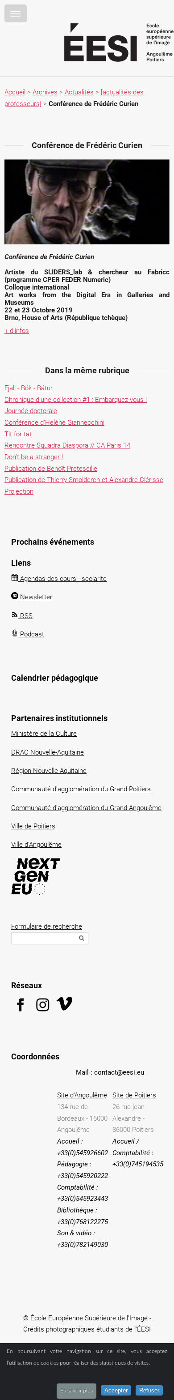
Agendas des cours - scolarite (62, 579)
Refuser (149, 1390)
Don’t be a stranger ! (33, 457)
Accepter (116, 1390)
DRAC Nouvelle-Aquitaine (47, 752)
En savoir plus (76, 1390)
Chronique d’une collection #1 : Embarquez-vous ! (75, 400)
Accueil (14, 92)
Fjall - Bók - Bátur (28, 388)
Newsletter (35, 597)
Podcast (31, 634)
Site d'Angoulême (82, 1095)
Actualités (79, 92)
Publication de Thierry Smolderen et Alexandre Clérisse (83, 480)
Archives (45, 92)
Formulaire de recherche (46, 926)
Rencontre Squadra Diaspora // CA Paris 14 (67, 445)
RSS (25, 616)
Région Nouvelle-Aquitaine (49, 771)
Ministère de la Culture (44, 734)
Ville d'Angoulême (36, 845)
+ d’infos (16, 331)
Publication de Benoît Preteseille (50, 469)
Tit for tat (18, 434)
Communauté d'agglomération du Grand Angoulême (86, 808)
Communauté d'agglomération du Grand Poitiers (81, 789)
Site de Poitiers (134, 1095)
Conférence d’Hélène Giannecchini (54, 422)
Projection (18, 491)
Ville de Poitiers (33, 826)
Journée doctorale (30, 411)
